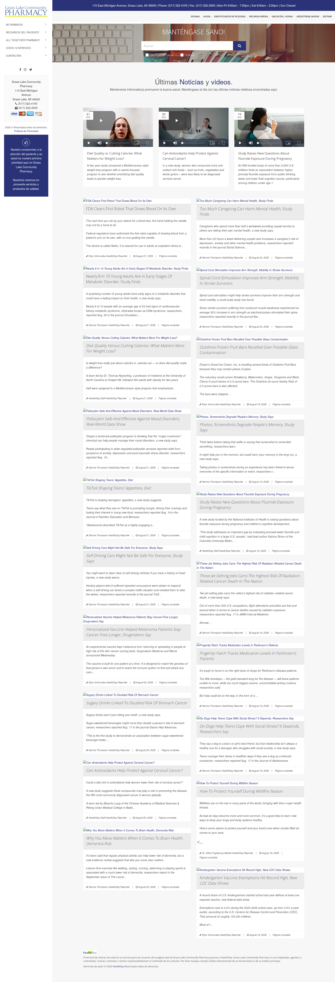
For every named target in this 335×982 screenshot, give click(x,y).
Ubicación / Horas (282, 16)
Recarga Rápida (258, 16)
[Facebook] (20, 69)
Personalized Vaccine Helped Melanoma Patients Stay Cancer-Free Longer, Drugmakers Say (133, 632)
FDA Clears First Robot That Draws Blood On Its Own (131, 208)
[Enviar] (239, 45)
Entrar (327, 16)
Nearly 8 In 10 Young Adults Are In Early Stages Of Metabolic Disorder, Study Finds (129, 279)
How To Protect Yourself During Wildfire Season (241, 791)
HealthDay (118, 966)
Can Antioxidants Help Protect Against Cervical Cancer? (134, 770)
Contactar (13, 55)
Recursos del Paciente (22, 32)
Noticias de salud (162, 55)
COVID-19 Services (18, 48)
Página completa (168, 256)
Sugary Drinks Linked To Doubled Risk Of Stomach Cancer (136, 702)
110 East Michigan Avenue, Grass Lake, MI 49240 (124, 5)
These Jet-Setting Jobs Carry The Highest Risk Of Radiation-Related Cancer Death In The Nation (250, 578)
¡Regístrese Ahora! (307, 16)
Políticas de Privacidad (26, 131)
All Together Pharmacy (23, 40)
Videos (190, 55)
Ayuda (206, 16)
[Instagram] (25, 69)
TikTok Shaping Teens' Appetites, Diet (118, 488)
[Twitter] (30, 69)
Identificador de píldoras (229, 16)
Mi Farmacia (14, 24)
